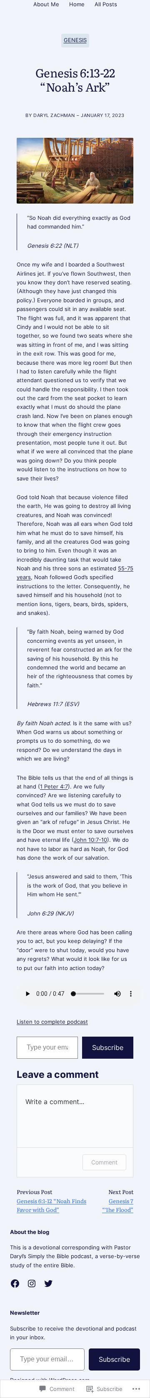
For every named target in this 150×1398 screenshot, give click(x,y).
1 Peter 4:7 (54, 786)
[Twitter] (48, 1284)
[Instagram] (32, 1284)
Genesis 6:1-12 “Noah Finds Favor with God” (51, 1205)
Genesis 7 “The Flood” (117, 1205)
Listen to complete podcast (52, 1021)
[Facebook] (15, 1284)
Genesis (75, 40)
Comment (104, 1162)
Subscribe (107, 1047)
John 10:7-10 (90, 839)
